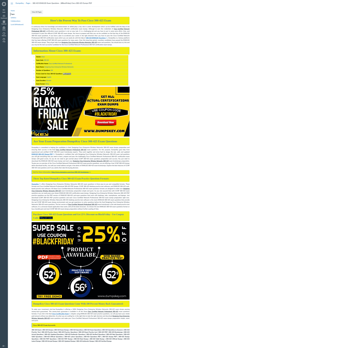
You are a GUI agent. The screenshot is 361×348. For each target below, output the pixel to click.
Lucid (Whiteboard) (17, 24)
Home (13, 10)
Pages (13, 14)
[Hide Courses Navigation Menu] (12, 3)
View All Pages (37, 12)
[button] (4, 34)
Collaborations (15, 21)
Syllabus (13, 17)
